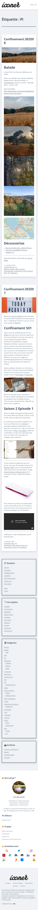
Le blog (7, 731)
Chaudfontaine (9, 83)
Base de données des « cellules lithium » (19, 248)
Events (7, 723)
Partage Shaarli (6, 820)
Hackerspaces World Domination (11, 839)
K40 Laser (7, 757)
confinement (18, 271)
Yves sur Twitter (16, 316)
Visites (6, 591)
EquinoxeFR (7, 620)
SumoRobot (7, 709)
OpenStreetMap (24, 238)
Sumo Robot (7, 584)
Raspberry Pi (8, 581)
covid (25, 271)
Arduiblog (7, 617)
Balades (6, 650)
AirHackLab (19, 375)
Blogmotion (7, 612)
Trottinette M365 (9, 755)
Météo (6, 688)
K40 (5, 680)
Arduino (6, 567)
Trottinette (7, 715)
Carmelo (6, 625)
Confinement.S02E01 (19, 291)
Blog (5, 655)
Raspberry (14, 273)
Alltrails (7, 269)
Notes (6, 588)
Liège (6, 652)
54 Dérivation (6, 834)
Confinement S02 (9, 267)
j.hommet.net (8, 631)
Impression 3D (8, 677)
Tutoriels (6, 718)
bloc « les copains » (21, 431)
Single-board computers (11, 704)
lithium (31, 271)
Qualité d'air (5, 836)
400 (12, 468)
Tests (5, 712)
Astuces (6, 647)
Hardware (8, 663)
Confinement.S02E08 (19, 41)
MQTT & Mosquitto (9, 578)
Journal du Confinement (11, 749)
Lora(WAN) (7, 576)
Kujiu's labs (7, 628)
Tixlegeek (7, 606)
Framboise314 (8, 609)
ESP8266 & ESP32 (9, 573)
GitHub (24, 424)
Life (16, 267)
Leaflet (18, 238)
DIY (5, 658)
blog (17, 269)
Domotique (7, 570)
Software (8, 666)
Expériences (7, 674)
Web (5, 728)
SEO (6, 733)
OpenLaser (29, 375)
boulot (19, 545)
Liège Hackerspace (7, 831)
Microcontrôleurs (9, 690)
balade (13, 269)
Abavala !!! (7, 623)
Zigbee (7, 668)
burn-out (24, 545)
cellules (22, 269)
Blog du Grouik (8, 614)
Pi (9, 273)
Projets (6, 701)
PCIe (6, 273)
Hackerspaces (9, 725)
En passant (7, 672)
